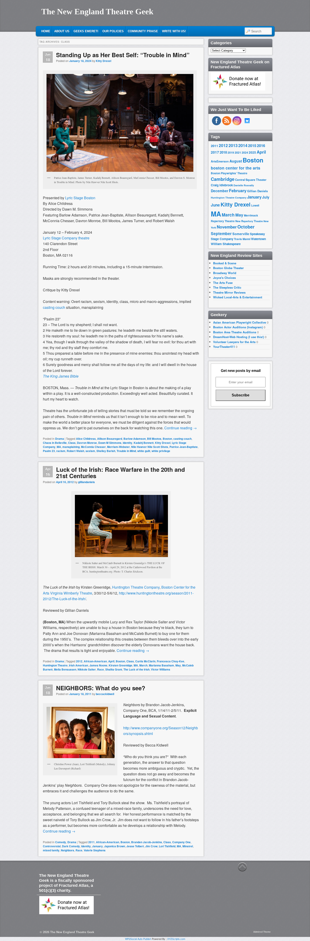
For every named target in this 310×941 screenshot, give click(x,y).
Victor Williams (160, 669)
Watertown (258, 239)
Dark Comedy (71, 846)
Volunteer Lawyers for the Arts (234, 342)
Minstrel (187, 846)
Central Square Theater (250, 180)
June (215, 205)
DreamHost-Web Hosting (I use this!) (238, 337)
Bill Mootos (154, 439)
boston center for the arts (235, 168)
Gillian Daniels (257, 191)
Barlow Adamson (134, 439)
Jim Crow (151, 846)
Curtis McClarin (145, 661)
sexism (90, 451)
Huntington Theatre (55, 665)
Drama (59, 439)
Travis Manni (242, 239)
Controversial (52, 846)
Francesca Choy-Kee (170, 661)
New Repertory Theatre (249, 221)
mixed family (51, 850)
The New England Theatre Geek (97, 11)
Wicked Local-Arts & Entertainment (237, 297)
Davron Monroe (87, 443)
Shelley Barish (105, 451)
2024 (245, 152)
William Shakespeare (226, 244)
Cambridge (222, 179)
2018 (223, 152)
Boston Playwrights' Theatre (229, 173)
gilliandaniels (86, 482)
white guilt (143, 451)
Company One (181, 842)
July (265, 197)
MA (59, 447)
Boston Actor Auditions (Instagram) (238, 327)
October (246, 227)
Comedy (60, 842)
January (97, 846)
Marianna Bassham (161, 665)
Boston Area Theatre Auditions (234, 332)
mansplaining (71, 447)
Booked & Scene (224, 263)
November (227, 227)
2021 (238, 152)
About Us (61, 31)
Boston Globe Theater (228, 268)
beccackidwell (105, 694)
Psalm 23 (49, 451)
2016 (261, 145)
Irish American (78, 665)
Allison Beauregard (109, 439)
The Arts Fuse (223, 282)
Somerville (240, 233)
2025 (252, 152)
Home (45, 31)
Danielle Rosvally (244, 185)
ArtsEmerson (220, 161)
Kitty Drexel (103, 61)
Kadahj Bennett (144, 443)
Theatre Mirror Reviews (229, 292)
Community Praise (143, 31)
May (178, 665)
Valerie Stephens (95, 850)
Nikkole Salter (87, 669)
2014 (242, 145)
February (237, 191)
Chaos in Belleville (55, 443)
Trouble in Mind (126, 451)
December (219, 190)
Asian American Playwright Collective (239, 322)
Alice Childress (86, 439)
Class (72, 443)
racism (60, 451)
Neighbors (67, 850)
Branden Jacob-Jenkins (146, 842)
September (221, 233)
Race (100, 669)
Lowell (255, 205)
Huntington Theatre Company (136, 587)
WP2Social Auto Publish (138, 939)
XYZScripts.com (176, 939)
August (235, 161)
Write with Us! (174, 31)
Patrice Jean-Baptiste (184, 447)
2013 (233, 145)
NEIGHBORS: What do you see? (100, 688)
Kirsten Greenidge (120, 665)
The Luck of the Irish (136, 669)
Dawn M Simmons (109, 443)
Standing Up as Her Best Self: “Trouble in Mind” (122, 55)
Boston (167, 439)
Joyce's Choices (224, 277)
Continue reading (180, 427)
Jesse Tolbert (135, 846)
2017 (215, 152)
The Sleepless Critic (227, 287)
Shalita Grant (113, 669)
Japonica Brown (114, 846)
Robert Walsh (75, 451)
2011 (91, 842)
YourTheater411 (224, 346)
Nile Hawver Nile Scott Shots (149, 447)
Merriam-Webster (118, 447)
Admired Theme (262, 931)
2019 (231, 152)
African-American (95, 661)
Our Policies (113, 31)
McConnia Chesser (93, 447)
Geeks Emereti (86, 31)
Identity (127, 443)
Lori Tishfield (167, 846)
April (111, 661)
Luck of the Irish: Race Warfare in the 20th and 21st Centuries (120, 472)
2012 (79, 661)
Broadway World (224, 273)
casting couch (182, 439)
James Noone (98, 665)
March (143, 665)
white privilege (161, 451)
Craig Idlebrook (222, 185)
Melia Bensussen (65, 669)
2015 (252, 145)
